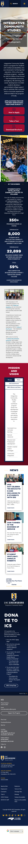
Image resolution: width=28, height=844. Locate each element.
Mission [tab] (10, 380)
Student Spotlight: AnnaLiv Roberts (12, 557)
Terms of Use (18, 789)
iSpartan (3, 725)
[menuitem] (14, 719)
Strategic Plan (18, 791)
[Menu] (24, 3)
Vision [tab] (18, 380)
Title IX (3, 794)
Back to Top (22, 693)
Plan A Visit (3, 719)
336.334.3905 (4, 704)
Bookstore (17, 786)
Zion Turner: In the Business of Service (13, 526)
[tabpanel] (14, 425)
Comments (3, 791)
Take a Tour (14, 121)
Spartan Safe (4, 786)
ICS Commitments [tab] (14, 383)
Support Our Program (14, 713)
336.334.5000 (4, 779)
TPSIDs (14, 262)
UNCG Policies (4, 797)
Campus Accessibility (20, 797)
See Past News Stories (17, 582)
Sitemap (17, 794)
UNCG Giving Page (11, 685)
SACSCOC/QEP (5, 800)
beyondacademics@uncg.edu (8, 709)
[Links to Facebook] (1, 747)
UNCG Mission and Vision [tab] (14, 387)
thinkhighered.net (14, 229)
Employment (4, 789)
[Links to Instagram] (4, 747)
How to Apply (14, 112)
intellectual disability (13, 201)
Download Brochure (14, 130)
